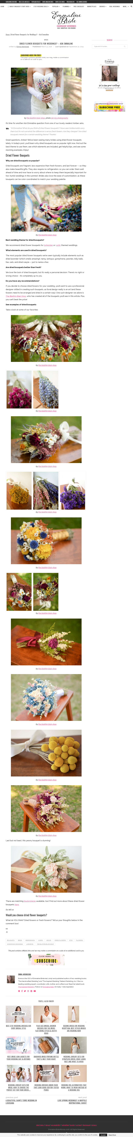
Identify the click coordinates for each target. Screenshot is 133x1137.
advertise (65, 1125)
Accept (103, 1135)
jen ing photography (59, 118)
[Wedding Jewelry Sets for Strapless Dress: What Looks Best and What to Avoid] (74, 1045)
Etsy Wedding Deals (41, 6)
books (72, 1125)
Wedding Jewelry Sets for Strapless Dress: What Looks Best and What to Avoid (74, 1059)
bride (46, 40)
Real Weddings (115, 6)
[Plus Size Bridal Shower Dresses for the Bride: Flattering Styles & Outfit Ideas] (46, 1014)
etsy (71, 940)
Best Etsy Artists (24, 2)
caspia (40, 940)
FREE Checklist (79, 6)
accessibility (55, 1125)
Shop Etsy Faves (60, 2)
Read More (112, 1135)
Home (2, 6)
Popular (55, 6)
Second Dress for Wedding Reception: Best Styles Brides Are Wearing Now (74, 1028)
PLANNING (66, 6)
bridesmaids (30, 940)
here (17, 904)
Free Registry (71, 2)
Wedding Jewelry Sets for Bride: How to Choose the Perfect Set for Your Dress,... (18, 1087)
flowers (79, 940)
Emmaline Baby (48, 987)
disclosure (86, 1125)
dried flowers (60, 940)
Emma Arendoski (23, 47)
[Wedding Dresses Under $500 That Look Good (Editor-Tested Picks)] (46, 1073)
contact (79, 1125)
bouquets (10, 940)
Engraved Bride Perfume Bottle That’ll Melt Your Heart (46, 1057)
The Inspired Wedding (26, 987)
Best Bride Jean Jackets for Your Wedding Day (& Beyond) (18, 1057)
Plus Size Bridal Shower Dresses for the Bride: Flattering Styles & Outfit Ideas (46, 1029)
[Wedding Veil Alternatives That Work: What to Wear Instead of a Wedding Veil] (74, 1073)
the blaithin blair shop (36, 118)
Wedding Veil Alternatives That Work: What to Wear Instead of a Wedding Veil (74, 1087)
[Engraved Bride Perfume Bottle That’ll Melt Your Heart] (46, 1045)
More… (125, 6)
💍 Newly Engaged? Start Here (18, 6)
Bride (20, 940)
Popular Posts (36, 2)
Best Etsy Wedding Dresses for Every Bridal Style (18, 1027)
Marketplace (91, 6)
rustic (58, 245)
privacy (94, 1125)
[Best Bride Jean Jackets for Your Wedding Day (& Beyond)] (18, 1045)
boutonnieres (30, 901)
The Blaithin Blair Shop (16, 296)
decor (48, 940)
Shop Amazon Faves (47, 2)
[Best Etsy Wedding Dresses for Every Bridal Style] (18, 1014)
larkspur (29, 944)
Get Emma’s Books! (82, 2)
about (48, 1125)
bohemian (48, 245)
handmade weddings (15, 944)
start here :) (40, 1125)
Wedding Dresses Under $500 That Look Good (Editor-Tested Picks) (46, 1087)
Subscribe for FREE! (11, 2)
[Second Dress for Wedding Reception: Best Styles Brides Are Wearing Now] (74, 1014)
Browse (102, 6)
